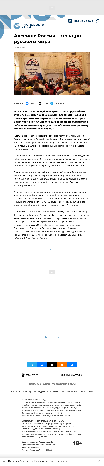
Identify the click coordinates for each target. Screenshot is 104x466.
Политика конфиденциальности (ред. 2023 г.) (42, 413)
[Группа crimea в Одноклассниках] (62, 364)
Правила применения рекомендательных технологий (46, 415)
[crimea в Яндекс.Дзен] (52, 364)
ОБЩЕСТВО (45, 384)
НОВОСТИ (15, 392)
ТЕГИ (91, 392)
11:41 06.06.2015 (19, 47)
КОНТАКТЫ (52, 392)
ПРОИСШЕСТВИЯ (59, 384)
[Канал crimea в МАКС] (72, 364)
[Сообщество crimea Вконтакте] (42, 364)
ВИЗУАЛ (72, 384)
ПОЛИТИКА (33, 384)
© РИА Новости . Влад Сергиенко (24, 97)
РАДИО (41, 392)
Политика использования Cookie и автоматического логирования (51, 410)
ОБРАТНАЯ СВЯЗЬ (68, 392)
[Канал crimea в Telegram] (32, 364)
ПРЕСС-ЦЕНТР (29, 392)
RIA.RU (83, 392)
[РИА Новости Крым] (29, 26)
